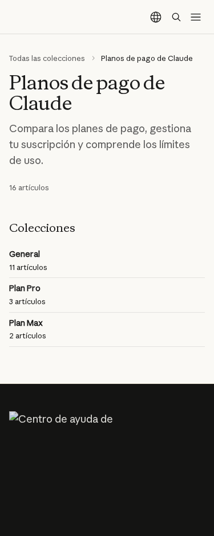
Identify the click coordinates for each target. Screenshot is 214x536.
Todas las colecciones (47, 58)
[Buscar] (176, 17)
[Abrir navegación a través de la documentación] (196, 17)
